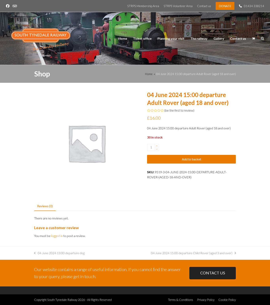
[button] (253, 38)
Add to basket (191, 159)
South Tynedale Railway (62, 299)
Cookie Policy (227, 299)
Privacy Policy (205, 299)
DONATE (225, 6)
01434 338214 (254, 6)
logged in (57, 236)
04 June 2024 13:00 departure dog (59, 253)
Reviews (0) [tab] (45, 206)
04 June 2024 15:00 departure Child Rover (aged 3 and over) (191, 253)
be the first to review (179, 110)
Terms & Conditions (180, 299)
